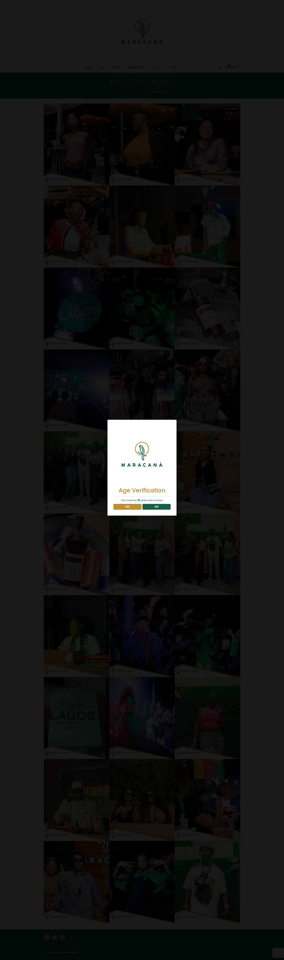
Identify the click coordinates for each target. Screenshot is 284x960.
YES (127, 506)
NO (157, 506)
